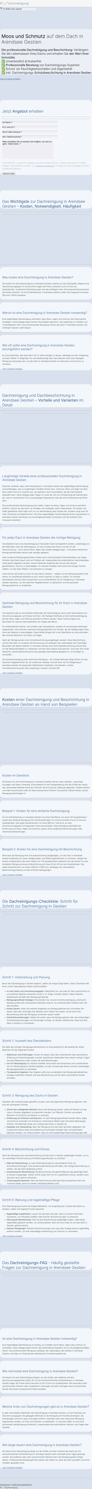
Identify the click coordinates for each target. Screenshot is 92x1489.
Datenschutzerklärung (45, 166)
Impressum (5, 1485)
